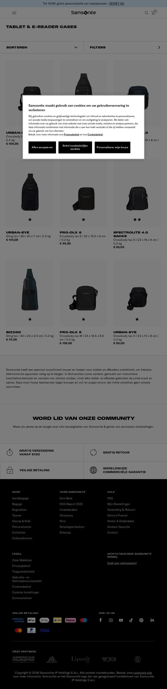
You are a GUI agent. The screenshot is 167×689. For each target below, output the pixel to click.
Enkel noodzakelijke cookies (75, 147)
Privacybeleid (71, 134)
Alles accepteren (42, 147)
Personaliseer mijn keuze (112, 147)
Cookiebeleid (95, 134)
